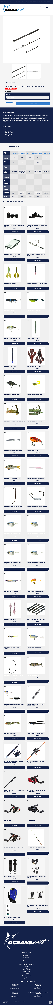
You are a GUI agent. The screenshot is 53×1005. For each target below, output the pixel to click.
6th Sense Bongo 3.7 (10, 283)
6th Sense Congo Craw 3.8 (35, 366)
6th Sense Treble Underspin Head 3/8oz (14, 705)
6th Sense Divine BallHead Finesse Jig (14, 422)
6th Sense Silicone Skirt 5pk (36, 619)
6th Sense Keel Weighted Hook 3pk (37, 506)
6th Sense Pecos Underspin (35, 591)
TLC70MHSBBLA (46, 153)
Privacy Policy (26, 971)
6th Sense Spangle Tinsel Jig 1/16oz (12, 648)
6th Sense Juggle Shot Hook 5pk (14, 506)
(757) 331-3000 (15, 993)
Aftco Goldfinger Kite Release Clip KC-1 (36, 877)
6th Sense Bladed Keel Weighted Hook (37, 255)
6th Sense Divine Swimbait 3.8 (13, 450)
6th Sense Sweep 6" (33, 676)
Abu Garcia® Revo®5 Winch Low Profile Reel (36, 820)
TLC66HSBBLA (30, 153)
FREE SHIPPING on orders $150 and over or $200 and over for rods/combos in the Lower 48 (26, 2)
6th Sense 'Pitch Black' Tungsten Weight (14, 226)
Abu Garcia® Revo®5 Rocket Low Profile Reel (37, 791)
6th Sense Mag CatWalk (11, 591)
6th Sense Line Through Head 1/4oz (36, 534)
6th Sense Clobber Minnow (35, 311)
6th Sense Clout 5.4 (33, 338)
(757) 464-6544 (15, 985)
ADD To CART (33, 103)
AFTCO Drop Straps (10, 876)
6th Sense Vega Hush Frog (35, 733)
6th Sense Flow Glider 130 (12, 478)
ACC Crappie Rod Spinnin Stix (36, 847)
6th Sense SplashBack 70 (34, 647)
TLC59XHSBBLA (14, 153)
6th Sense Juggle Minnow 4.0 (36, 478)
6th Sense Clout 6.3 (10, 366)
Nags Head (38, 984)
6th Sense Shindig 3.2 (10, 619)
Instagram (27, 955)
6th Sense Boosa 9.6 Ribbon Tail (37, 283)
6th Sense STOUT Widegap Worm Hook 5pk (13, 676)
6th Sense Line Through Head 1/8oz (13, 563)
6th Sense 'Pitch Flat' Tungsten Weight (37, 226)
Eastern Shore (15, 992)
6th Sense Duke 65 (32, 450)
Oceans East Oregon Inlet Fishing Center (38, 992)
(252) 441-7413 (38, 985)
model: (8, 94)
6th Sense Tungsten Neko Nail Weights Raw (36, 705)
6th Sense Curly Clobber (34, 394)
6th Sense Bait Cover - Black (12, 254)
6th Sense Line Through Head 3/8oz (36, 563)
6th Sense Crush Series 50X (12, 394)
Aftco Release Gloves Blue (12, 917)
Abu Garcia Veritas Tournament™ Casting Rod (14, 791)
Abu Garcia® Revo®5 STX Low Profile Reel (12, 820)
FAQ (26, 977)
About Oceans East (26, 975)
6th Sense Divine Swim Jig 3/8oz (36, 421)
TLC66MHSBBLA (38, 153)
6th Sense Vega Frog (10, 733)
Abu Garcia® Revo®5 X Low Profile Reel (14, 848)
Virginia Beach (15, 984)
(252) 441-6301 (38, 993)
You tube (27, 960)
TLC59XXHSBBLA (22, 153)
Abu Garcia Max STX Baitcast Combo (36, 762)
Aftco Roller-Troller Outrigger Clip (37, 906)
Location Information (26, 978)
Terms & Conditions (26, 969)
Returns (26, 968)
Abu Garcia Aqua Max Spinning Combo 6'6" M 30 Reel (13, 762)
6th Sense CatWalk (9, 311)
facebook (27, 957)
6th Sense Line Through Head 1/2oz (13, 534)
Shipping (27, 966)
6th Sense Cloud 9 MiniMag (12, 338)
